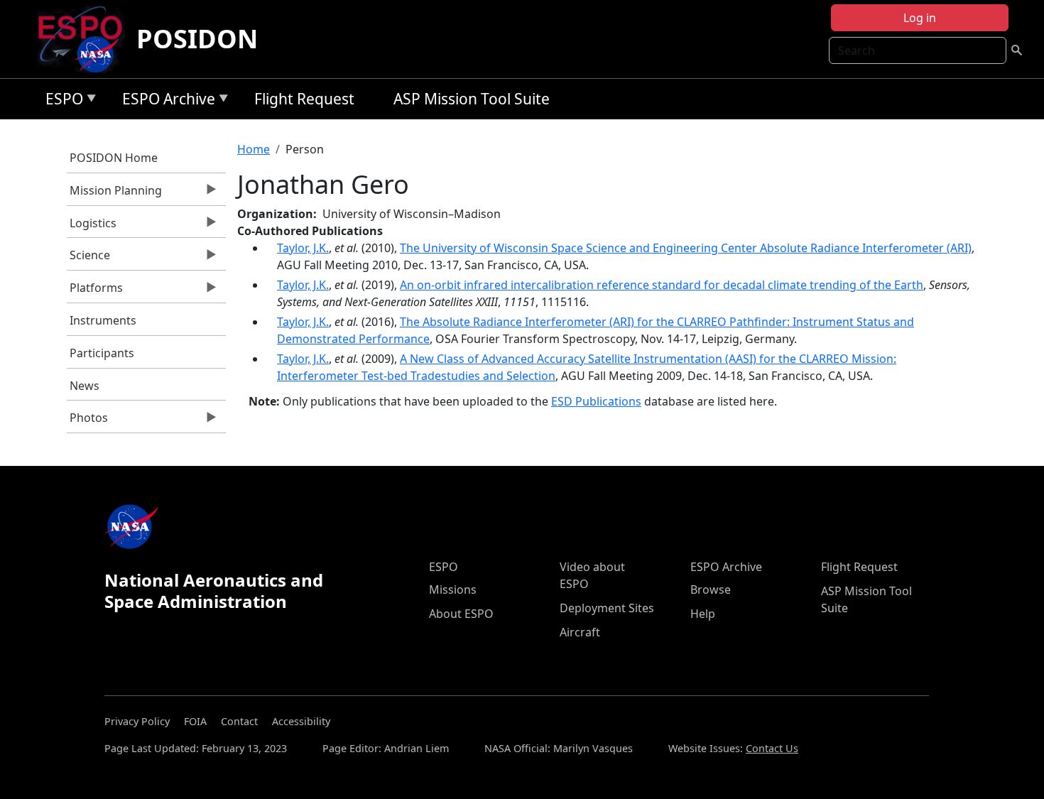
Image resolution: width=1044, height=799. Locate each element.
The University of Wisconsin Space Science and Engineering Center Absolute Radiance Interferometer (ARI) (686, 248)
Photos (88, 421)
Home (253, 149)
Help (702, 613)
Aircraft (580, 632)
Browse (710, 589)
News (84, 385)
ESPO (60, 101)
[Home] (85, 39)
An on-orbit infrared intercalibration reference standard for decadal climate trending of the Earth (661, 285)
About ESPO (461, 613)
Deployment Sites (607, 608)
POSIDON (197, 38)
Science (89, 258)
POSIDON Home (114, 157)
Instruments (103, 320)
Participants (102, 353)
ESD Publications (596, 401)
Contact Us (772, 748)
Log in (919, 18)
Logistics (92, 226)
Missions (453, 589)
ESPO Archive (165, 101)
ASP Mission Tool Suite (471, 99)
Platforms (95, 291)
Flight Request (304, 99)
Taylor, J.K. (303, 248)
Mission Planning (115, 194)
